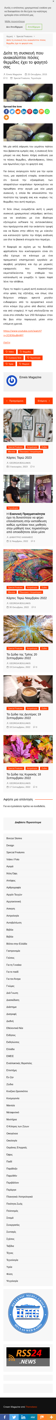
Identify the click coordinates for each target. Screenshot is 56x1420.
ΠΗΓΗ (6, 342)
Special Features (22, 78)
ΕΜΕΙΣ (10, 1056)
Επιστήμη (11, 1070)
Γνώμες (10, 986)
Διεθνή (10, 1021)
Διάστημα (11, 1007)
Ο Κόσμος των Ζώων (17, 1126)
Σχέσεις (10, 1239)
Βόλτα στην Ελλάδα (16, 943)
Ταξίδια (10, 1246)
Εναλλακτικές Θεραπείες (19, 1063)
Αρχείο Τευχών (14, 894)
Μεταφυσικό (12, 1112)
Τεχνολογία (36, 78)
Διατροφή (11, 1014)
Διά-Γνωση (12, 993)
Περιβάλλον (12, 1182)
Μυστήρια (11, 1119)
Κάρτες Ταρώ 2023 (19, 457)
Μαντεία (11, 452)
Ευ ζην (10, 1077)
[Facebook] (6, 111)
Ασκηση (10, 908)
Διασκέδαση (12, 1000)
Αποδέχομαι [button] (34, 27)
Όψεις (9, 1154)
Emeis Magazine (14, 74)
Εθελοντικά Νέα (14, 1028)
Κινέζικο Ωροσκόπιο (17, 1091)
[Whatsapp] (47, 111)
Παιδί (9, 1161)
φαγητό (25, 364)
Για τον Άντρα (13, 979)
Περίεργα (11, 1189)
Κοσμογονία (12, 1098)
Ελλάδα (10, 1049)
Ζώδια (44, 447)
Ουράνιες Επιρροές (16, 1147)
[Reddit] (18, 111)
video (11, 352)
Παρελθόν (11, 1175)
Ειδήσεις (11, 1035)
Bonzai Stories (14, 838)
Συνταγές (11, 1232)
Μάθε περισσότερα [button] (15, 21)
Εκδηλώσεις (12, 1042)
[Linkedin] (23, 111)
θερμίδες (27, 352)
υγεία (11, 364)
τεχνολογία (35, 358)
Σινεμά (9, 1218)
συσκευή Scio (15, 358)
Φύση (9, 1274)
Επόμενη (42, 401)
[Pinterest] (29, 111)
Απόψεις (11, 880)
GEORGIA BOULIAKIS (19, 463)
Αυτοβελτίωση (14, 922)
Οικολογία (11, 1140)
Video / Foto (12, 859)
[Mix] (41, 111)
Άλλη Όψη (11, 873)
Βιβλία (9, 929)
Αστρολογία (32, 447)
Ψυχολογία (12, 1281)
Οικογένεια (12, 1133)
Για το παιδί (12, 972)
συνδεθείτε (39, 806)
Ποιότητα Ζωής (14, 1204)
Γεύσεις (10, 958)
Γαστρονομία (13, 951)
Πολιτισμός (12, 1211)
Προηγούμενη (16, 401)
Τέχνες (9, 1253)
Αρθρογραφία (13, 887)
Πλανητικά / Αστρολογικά (31, 452)
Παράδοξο (11, 1168)
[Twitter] (12, 111)
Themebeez (31, 1407)
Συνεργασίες (13, 1225)
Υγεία (9, 1267)
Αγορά (9, 866)
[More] (6, 117)
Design (10, 845)
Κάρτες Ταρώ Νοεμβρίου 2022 (27, 598)
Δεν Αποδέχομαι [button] (14, 27)
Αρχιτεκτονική (13, 901)
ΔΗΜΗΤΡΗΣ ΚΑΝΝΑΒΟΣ (21, 537)
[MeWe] (35, 111)
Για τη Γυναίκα (13, 965)
